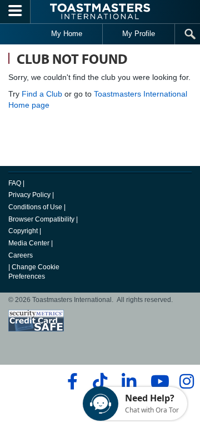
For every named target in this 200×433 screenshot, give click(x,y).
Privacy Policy (29, 195)
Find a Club (42, 93)
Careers (20, 255)
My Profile (138, 33)
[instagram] (186, 381)
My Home (66, 33)
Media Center (28, 243)
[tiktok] (99, 381)
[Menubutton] (15, 11)
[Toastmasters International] (100, 11)
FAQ (14, 183)
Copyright (23, 231)
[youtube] (157, 381)
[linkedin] (128, 381)
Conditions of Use (35, 207)
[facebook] (70, 381)
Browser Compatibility (41, 219)
